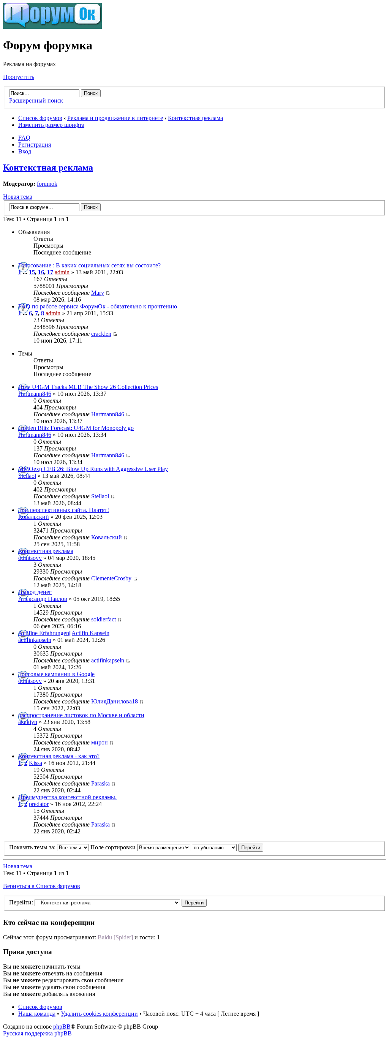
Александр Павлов (42, 599)
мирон (99, 742)
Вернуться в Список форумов (41, 886)
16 (41, 272)
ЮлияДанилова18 (114, 701)
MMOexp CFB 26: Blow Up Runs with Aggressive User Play (93, 469)
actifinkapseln (34, 640)
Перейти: (21, 902)
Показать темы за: (33, 847)
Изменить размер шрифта (51, 125)
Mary (97, 292)
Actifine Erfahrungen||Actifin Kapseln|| (65, 633)
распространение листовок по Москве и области (81, 715)
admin (62, 272)
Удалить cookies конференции (99, 1013)
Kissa (35, 763)
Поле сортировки (113, 847)
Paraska (100, 783)
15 (32, 272)
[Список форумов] (52, 27)
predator (39, 804)
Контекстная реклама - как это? (59, 756)
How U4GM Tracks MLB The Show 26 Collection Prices (88, 387)
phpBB (62, 1026)
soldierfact (103, 619)
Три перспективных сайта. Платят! (63, 510)
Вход (24, 151)
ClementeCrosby (111, 578)
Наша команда (36, 1013)
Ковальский (33, 517)
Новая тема (17, 196)
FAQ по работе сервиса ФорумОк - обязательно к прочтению (97, 306)
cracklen (101, 333)
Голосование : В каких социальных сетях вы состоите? (89, 265)
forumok (47, 183)
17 (50, 272)
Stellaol (27, 476)
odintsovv (30, 558)
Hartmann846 (34, 393)
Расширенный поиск (36, 100)
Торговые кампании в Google (56, 674)
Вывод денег (35, 592)
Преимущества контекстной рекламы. (67, 797)
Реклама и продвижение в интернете (115, 118)
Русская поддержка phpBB (37, 1033)
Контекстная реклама (195, 118)
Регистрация (34, 144)
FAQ (24, 137)
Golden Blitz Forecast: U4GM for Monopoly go (76, 428)
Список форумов (40, 118)
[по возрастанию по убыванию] (227, 847)
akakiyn (27, 722)
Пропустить (18, 77)
